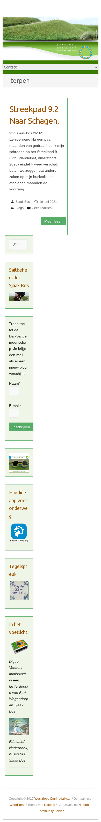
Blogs (20, 208)
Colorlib (49, 805)
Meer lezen (53, 221)
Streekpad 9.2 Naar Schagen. (34, 114)
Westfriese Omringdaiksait (52, 798)
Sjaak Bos (23, 202)
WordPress (17, 805)
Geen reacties (42, 208)
